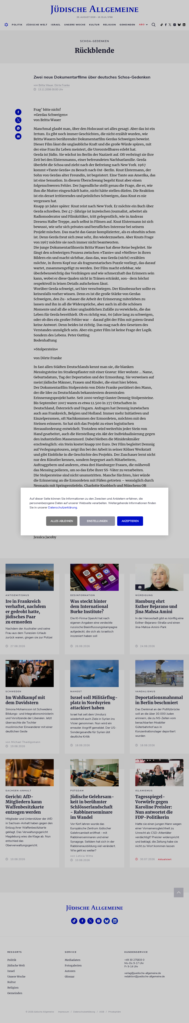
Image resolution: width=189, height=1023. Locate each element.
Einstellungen (97, 521)
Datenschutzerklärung (62, 508)
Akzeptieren (130, 521)
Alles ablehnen (62, 521)
